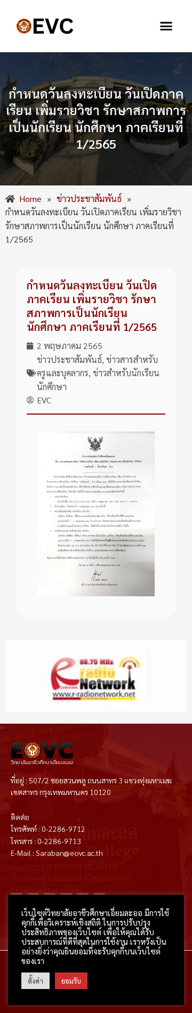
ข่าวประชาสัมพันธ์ (69, 359)
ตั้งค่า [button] (35, 980)
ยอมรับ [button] (71, 980)
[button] (166, 26)
